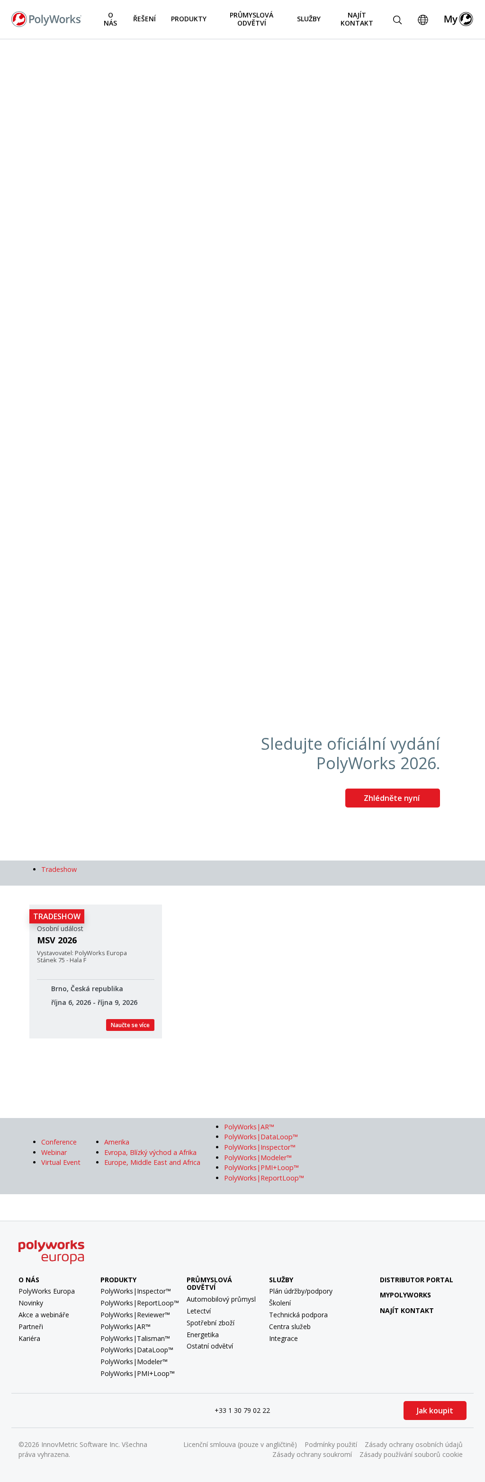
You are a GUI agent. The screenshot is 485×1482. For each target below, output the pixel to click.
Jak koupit (435, 1410)
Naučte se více (130, 1025)
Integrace (283, 1338)
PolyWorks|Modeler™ (134, 1361)
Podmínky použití (331, 1444)
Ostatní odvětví (210, 1345)
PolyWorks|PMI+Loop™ (137, 1373)
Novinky (30, 1302)
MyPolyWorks (405, 1294)
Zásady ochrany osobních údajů (414, 1444)
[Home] (46, 18)
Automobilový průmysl (221, 1299)
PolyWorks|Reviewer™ (135, 1314)
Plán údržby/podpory (300, 1291)
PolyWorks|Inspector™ (135, 1291)
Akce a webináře (43, 1314)
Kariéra (29, 1338)
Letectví (199, 1310)
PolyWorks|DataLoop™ (136, 1349)
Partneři (30, 1326)
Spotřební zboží (210, 1322)
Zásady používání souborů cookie (411, 1454)
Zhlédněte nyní (393, 798)
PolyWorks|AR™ (125, 1326)
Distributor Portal (416, 1279)
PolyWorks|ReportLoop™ (139, 1302)
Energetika (203, 1334)
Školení (280, 1302)
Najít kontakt (357, 18)
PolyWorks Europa (46, 1291)
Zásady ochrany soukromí (312, 1454)
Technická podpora (298, 1314)
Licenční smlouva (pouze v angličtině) (240, 1444)
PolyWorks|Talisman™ (135, 1338)
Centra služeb (290, 1326)
